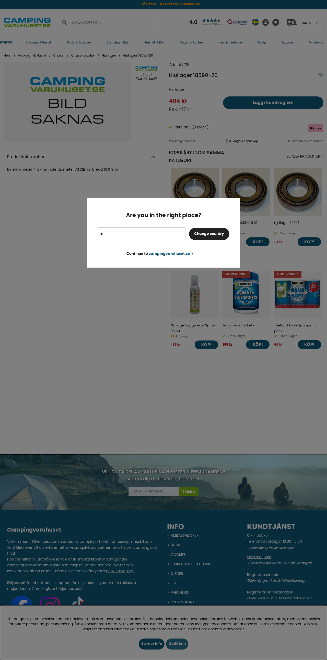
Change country (209, 234)
